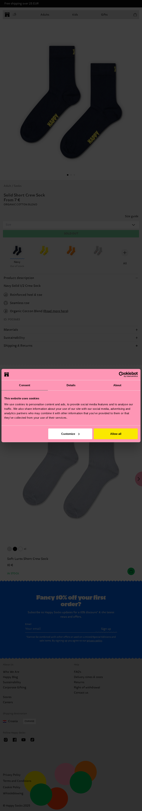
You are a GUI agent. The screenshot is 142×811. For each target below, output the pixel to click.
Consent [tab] (24, 385)
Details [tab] (71, 385)
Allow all (115, 433)
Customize (68, 433)
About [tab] (117, 385)
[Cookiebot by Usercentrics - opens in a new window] (121, 374)
